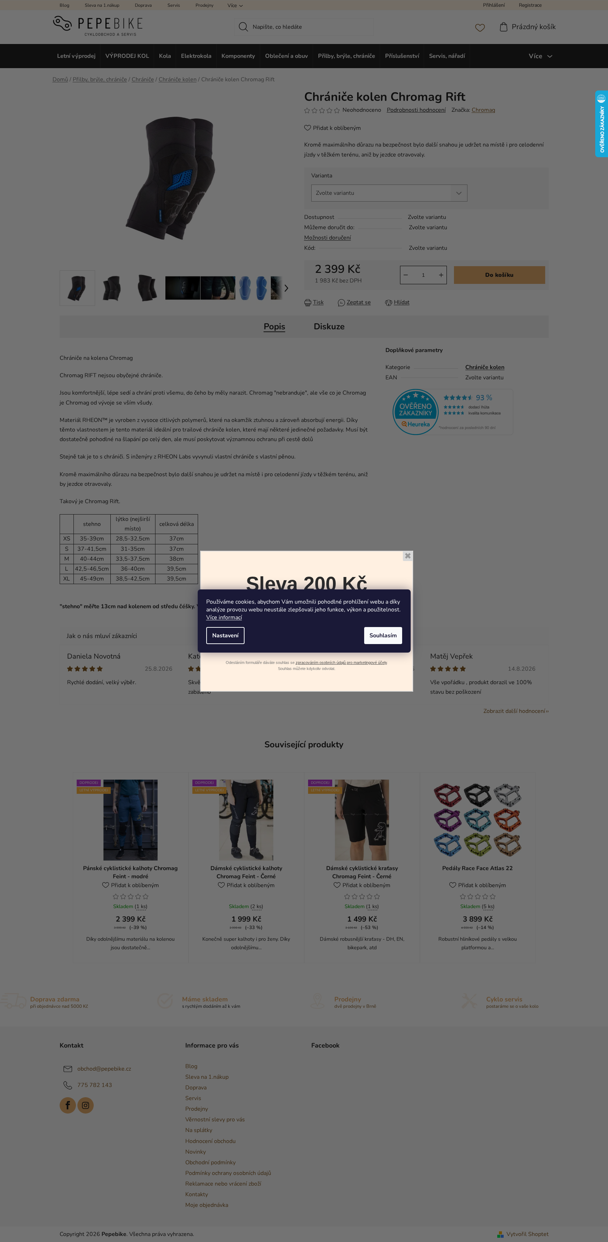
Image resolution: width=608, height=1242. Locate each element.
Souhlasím (383, 635)
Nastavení (225, 635)
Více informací (224, 617)
